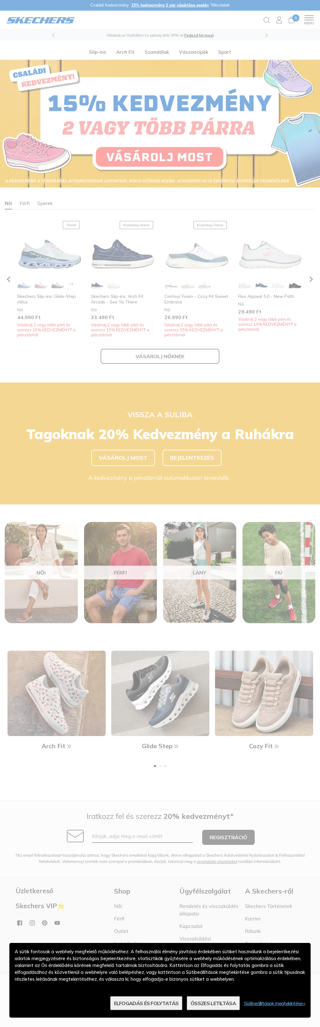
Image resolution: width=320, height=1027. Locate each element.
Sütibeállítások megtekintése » (274, 1003)
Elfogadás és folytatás (146, 1003)
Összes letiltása (213, 1003)
